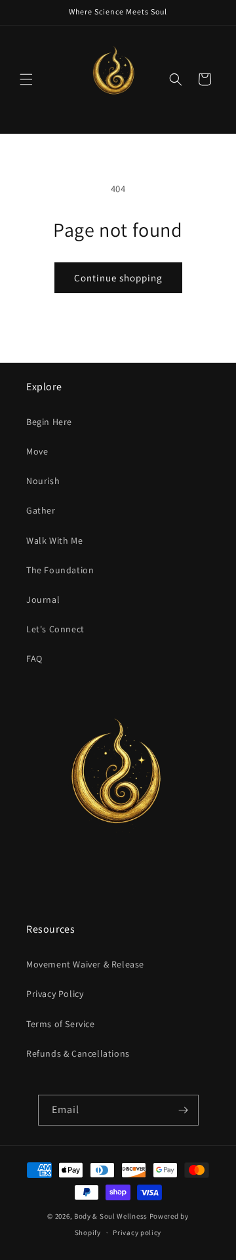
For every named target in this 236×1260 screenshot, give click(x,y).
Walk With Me (54, 540)
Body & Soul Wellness (111, 1216)
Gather (41, 510)
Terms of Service (60, 1024)
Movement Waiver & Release (85, 964)
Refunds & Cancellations (78, 1053)
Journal (43, 599)
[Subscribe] (183, 1110)
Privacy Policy (54, 994)
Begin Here (49, 422)
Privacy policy (137, 1232)
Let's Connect (55, 629)
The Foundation (60, 570)
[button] (26, 79)
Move (37, 451)
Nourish (43, 481)
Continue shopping (118, 278)
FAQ (34, 658)
